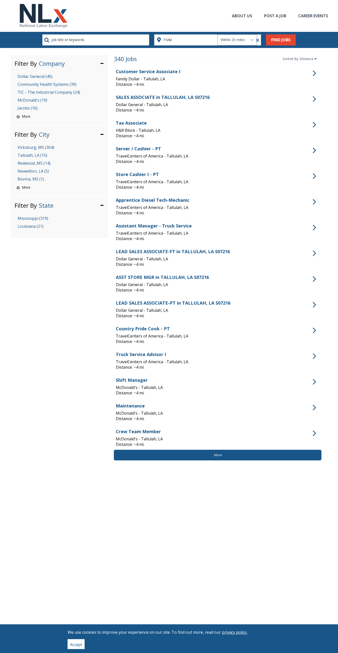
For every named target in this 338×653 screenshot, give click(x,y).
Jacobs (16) (28, 108)
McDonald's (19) (32, 100)
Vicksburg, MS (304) (36, 147)
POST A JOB (275, 16)
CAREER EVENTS (313, 16)
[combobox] (95, 39)
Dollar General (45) (35, 76)
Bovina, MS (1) (31, 179)
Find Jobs (280, 40)
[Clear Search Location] (256, 40)
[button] (59, 63)
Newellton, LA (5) (33, 171)
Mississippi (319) (33, 218)
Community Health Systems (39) (47, 84)
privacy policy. (234, 632)
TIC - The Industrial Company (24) (49, 92)
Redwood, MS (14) (34, 163)
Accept (76, 644)
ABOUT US (242, 16)
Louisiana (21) (31, 226)
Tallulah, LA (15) (32, 155)
